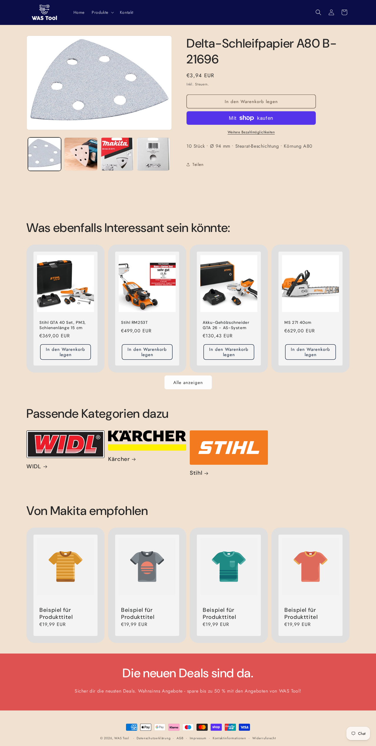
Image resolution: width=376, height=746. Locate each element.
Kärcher (119, 459)
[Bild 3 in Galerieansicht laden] (117, 154)
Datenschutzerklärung (153, 738)
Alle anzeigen (188, 382)
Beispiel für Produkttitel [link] (56, 614)
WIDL (33, 466)
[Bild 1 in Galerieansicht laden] (44, 154)
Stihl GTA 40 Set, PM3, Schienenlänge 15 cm (62, 325)
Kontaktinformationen (229, 738)
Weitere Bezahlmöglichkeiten (251, 132)
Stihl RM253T (134, 322)
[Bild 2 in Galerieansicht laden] (80, 154)
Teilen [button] (198, 164)
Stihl (196, 473)
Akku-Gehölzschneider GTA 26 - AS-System (226, 325)
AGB (180, 738)
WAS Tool (121, 738)
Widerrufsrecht (264, 738)
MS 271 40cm (297, 322)
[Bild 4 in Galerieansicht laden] (153, 154)
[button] (102, 12)
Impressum (198, 738)
